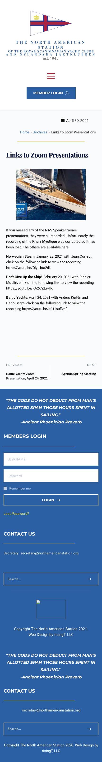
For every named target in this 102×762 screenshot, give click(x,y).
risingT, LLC (64, 634)
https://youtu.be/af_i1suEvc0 (44, 309)
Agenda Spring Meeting (78, 374)
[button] (51, 76)
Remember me (20, 488)
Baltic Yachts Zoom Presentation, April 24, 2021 (27, 376)
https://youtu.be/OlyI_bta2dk (28, 268)
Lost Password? (16, 513)
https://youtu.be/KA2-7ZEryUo (29, 288)
